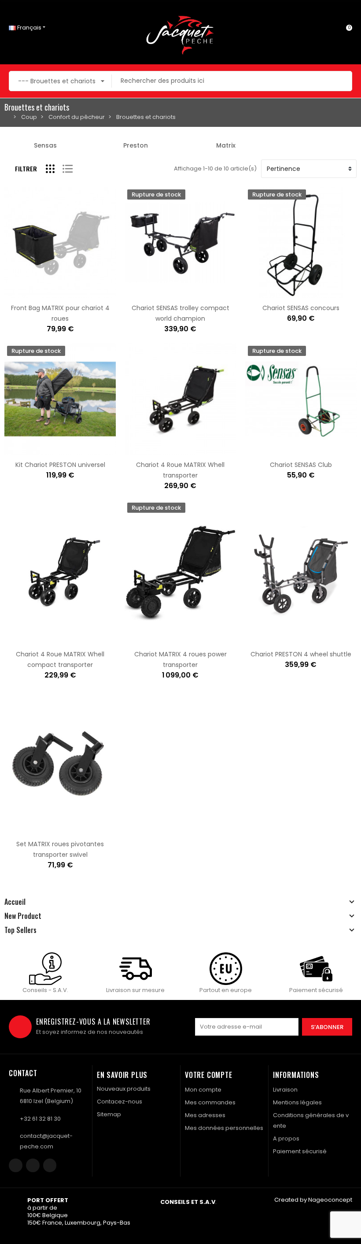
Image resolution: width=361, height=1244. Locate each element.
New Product (22, 916)
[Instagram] (33, 1165)
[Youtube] (50, 1165)
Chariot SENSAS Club (301, 464)
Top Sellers (20, 930)
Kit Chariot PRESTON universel (60, 464)
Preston (135, 145)
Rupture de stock (152, 292)
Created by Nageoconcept (313, 1200)
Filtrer (26, 168)
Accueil (15, 902)
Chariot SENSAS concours (300, 308)
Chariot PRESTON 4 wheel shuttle (300, 654)
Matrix (226, 145)
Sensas (45, 145)
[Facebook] (15, 1165)
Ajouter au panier (32, 292)
